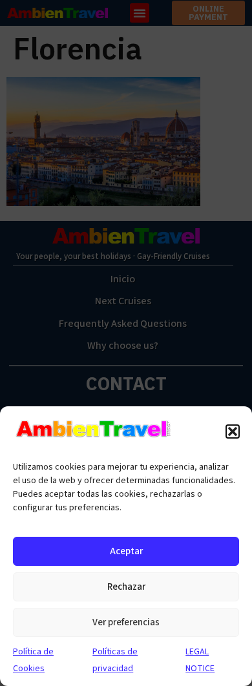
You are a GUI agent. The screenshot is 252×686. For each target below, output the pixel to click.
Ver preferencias (126, 622)
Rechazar (126, 587)
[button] (232, 431)
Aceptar (126, 551)
